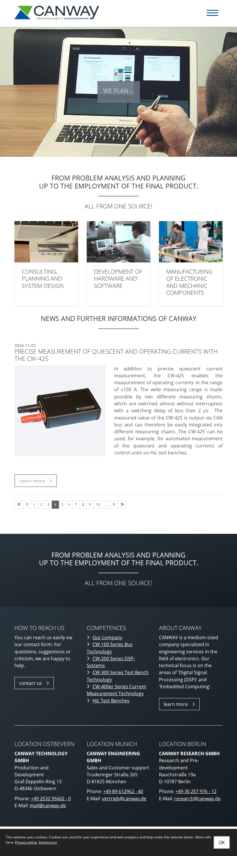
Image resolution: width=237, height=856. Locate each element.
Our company (107, 637)
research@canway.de (197, 798)
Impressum (48, 842)
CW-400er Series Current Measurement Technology (116, 690)
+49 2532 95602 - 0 (51, 798)
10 (98, 504)
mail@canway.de (48, 805)
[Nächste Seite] (114, 505)
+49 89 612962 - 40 (123, 791)
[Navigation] (212, 13)
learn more (176, 704)
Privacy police (26, 842)
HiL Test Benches (110, 701)
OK (222, 842)
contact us (30, 683)
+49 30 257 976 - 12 (195, 791)
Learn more (32, 481)
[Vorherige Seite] (27, 505)
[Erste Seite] (19, 505)
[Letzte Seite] (122, 505)
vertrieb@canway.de (124, 798)
